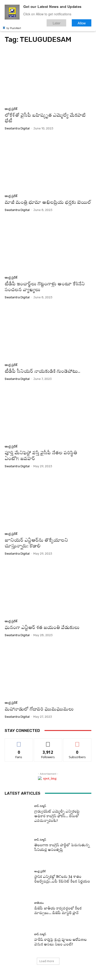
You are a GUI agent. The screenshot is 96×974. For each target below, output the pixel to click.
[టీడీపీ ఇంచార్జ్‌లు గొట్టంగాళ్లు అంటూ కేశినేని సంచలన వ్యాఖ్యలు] (48, 245)
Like (19, 742)
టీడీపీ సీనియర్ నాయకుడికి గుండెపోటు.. (42, 371)
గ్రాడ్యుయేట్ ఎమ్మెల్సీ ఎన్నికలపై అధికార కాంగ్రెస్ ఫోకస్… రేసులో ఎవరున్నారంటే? (57, 816)
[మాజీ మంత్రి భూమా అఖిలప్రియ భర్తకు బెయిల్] (48, 164)
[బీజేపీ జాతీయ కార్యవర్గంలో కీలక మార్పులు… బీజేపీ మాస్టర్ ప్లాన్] (18, 908)
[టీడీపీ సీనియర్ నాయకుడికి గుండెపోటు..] (48, 333)
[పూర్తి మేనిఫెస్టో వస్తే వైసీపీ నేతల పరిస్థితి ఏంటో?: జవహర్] (48, 414)
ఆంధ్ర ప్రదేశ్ (11, 108)
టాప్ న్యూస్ (40, 806)
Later (56, 22)
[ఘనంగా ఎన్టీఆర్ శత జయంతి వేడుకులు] (48, 589)
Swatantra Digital (17, 128)
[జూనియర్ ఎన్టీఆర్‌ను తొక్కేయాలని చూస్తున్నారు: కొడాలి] (48, 502)
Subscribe (77, 742)
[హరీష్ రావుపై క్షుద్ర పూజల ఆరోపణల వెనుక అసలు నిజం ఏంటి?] (18, 940)
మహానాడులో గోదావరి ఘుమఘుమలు (39, 709)
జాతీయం (39, 903)
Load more (46, 961)
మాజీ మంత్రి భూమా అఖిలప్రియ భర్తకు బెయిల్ (48, 203)
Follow (48, 742)
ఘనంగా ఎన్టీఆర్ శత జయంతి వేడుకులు (42, 628)
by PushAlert (14, 28)
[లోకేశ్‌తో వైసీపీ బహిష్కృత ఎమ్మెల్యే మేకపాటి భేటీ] (48, 76)
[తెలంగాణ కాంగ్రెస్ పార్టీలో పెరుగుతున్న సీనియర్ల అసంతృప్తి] (18, 846)
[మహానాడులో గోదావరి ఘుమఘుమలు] (48, 671)
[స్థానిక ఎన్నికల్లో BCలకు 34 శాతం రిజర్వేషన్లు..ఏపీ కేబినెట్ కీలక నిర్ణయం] (18, 877)
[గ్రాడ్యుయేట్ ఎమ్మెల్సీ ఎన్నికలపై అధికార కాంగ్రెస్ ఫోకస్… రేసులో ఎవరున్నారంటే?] (18, 814)
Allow (82, 22)
